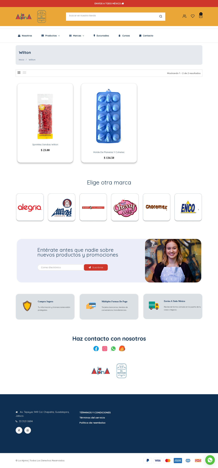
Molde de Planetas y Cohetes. (109, 152)
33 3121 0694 (26, 421)
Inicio (21, 59)
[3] (19, 72)
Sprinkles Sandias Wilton (45, 144)
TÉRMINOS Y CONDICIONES (95, 412)
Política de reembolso (92, 422)
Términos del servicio (92, 417)
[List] (24, 72)
